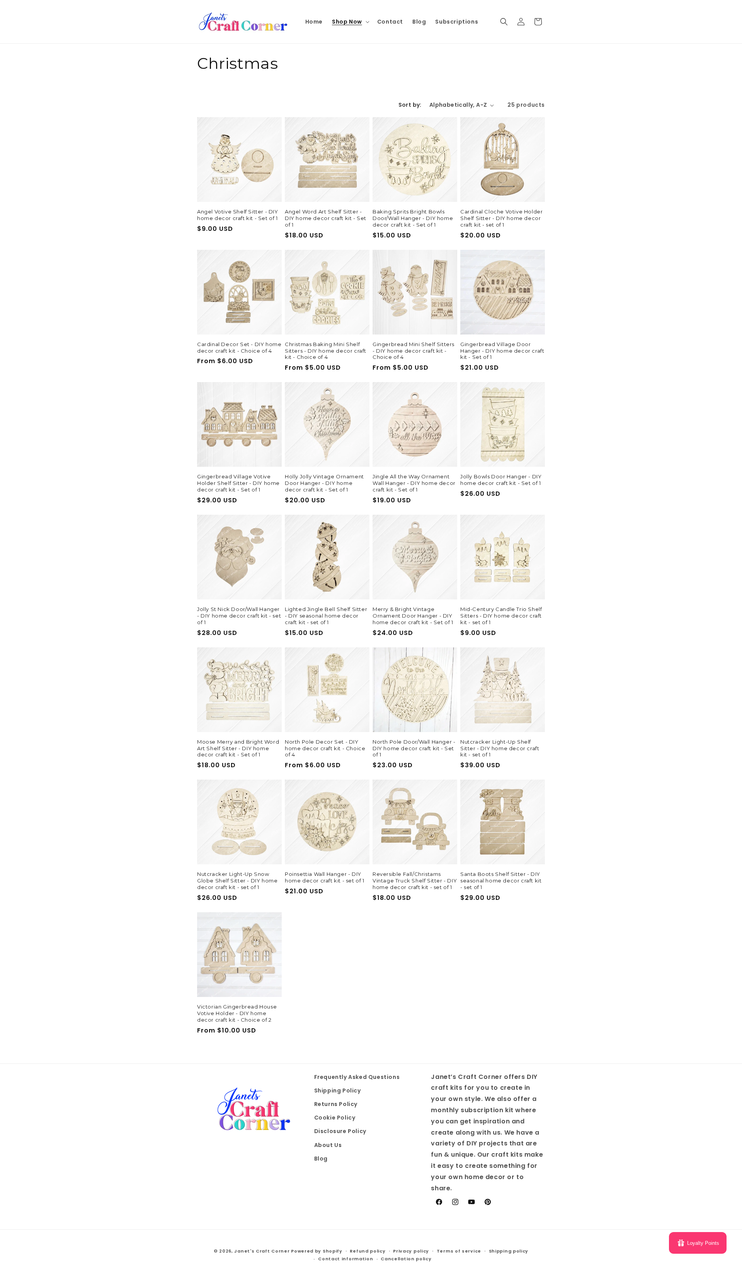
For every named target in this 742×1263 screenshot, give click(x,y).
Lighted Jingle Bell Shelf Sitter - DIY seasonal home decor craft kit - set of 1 (326, 615)
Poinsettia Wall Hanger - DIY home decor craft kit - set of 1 (324, 877)
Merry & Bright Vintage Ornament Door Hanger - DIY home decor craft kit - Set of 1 (413, 615)
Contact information (345, 1259)
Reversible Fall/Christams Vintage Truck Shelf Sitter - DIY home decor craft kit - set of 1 (415, 880)
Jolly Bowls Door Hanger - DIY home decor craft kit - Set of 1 (500, 479)
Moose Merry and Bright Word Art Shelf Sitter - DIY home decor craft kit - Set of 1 (238, 748)
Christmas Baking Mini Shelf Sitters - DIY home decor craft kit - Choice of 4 (325, 350)
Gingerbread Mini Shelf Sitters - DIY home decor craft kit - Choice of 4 (413, 350)
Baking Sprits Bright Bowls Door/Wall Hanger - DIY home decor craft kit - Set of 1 (413, 218)
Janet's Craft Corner (261, 1251)
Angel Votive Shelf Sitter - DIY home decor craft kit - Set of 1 (237, 214)
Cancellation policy (406, 1259)
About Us (328, 1145)
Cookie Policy (335, 1117)
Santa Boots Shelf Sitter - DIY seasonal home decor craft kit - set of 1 (500, 880)
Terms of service (459, 1251)
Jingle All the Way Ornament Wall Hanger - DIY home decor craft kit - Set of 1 (414, 483)
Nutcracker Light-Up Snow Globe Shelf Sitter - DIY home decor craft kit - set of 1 (237, 880)
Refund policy (367, 1251)
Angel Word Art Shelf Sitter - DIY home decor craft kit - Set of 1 (325, 218)
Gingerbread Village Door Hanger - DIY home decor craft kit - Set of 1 (502, 350)
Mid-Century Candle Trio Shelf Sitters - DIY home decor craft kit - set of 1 (501, 615)
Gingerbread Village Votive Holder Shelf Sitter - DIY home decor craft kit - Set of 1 (238, 483)
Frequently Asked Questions (357, 1077)
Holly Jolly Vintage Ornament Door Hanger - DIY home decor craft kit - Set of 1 (324, 483)
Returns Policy (335, 1104)
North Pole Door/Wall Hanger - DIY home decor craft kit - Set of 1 (414, 748)
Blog (321, 1158)
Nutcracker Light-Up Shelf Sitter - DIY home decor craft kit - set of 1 (499, 748)
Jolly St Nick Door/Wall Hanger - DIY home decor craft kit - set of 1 (239, 615)
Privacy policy (411, 1251)
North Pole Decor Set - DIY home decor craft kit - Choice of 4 (325, 748)
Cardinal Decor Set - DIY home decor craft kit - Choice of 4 (239, 347)
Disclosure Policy (340, 1131)
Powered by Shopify (316, 1251)
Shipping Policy (337, 1090)
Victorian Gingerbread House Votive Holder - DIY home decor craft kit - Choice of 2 (237, 1013)
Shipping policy (509, 1251)
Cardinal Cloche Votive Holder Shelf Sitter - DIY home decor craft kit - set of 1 (501, 218)
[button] (350, 22)
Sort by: (410, 105)
